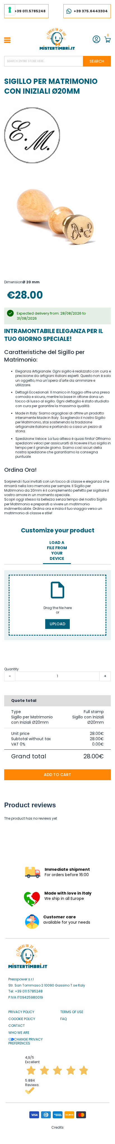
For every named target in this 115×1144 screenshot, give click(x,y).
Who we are (18, 1033)
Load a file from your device (57, 550)
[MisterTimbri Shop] (57, 39)
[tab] (57, 550)
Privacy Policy (21, 1012)
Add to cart (57, 774)
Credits (57, 1127)
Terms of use (71, 1012)
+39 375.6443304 (91, 11)
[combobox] (57, 61)
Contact (16, 1026)
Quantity (11, 669)
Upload (57, 624)
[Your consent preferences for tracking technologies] (9, 9)
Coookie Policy (21, 1019)
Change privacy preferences (25, 1041)
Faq (63, 1019)
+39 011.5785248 (29, 11)
